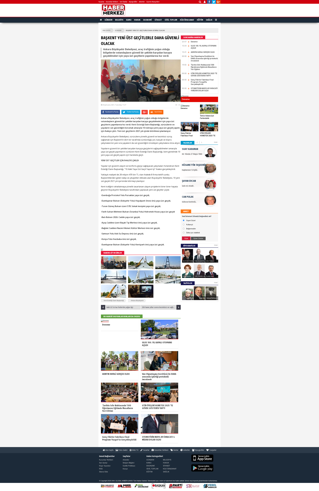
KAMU (128, 20)
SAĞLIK (209, 20)
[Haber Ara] (200, 2)
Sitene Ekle (103, 472)
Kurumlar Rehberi (112, 2)
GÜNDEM (108, 20)
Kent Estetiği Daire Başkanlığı (114, 300)
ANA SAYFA (106, 30)
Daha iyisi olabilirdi (193, 233)
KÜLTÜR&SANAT (187, 20)
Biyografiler (133, 2)
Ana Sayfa (109, 450)
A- (179, 105)
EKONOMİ (147, 20)
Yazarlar (101, 2)
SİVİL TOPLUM (171, 20)
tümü (215, 142)
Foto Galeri (122, 450)
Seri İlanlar (123, 2)
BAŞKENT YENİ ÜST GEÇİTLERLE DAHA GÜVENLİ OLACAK (145, 30)
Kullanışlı (189, 225)
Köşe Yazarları (105, 466)
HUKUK (137, 20)
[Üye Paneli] (204, 2)
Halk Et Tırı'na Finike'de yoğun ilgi (119, 307)
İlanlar (175, 450)
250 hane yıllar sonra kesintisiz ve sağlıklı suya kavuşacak (161, 307)
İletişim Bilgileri (128, 463)
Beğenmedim (191, 229)
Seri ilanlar (103, 463)
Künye (125, 469)
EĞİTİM (200, 20)
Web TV (135, 450)
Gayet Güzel (190, 220)
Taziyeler (212, 450)
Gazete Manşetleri (152, 2)
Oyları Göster (198, 238)
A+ (176, 105)
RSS (101, 469)
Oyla (186, 238)
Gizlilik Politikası (129, 466)
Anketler (142, 2)
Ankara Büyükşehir (137, 300)
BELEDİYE (119, 20)
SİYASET (158, 20)
